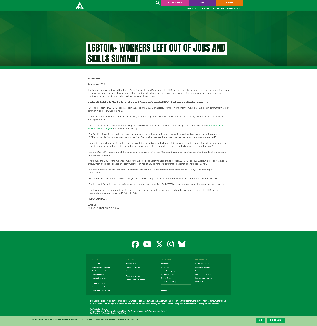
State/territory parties (203, 278)
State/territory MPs (133, 267)
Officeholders (131, 271)
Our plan (191, 8)
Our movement (234, 8)
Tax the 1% (96, 263)
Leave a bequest (167, 281)
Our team (204, 8)
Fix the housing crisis (100, 274)
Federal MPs (131, 263)
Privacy (114, 313)
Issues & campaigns (168, 271)
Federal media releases (135, 279)
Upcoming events (167, 274)
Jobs (197, 271)
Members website (202, 274)
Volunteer (164, 263)
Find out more (83, 319)
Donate (229, 2)
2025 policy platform (100, 287)
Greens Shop (166, 278)
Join (202, 2)
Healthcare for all (99, 271)
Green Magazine (167, 287)
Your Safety (122, 313)
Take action (218, 8)
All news (164, 290)
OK (260, 320)
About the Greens (202, 263)
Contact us (199, 281)
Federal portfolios (133, 276)
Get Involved (175, 2)
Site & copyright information (100, 313)
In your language (98, 283)
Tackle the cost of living (101, 267)
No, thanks (276, 320)
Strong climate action (100, 278)
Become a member (202, 267)
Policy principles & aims (101, 290)
